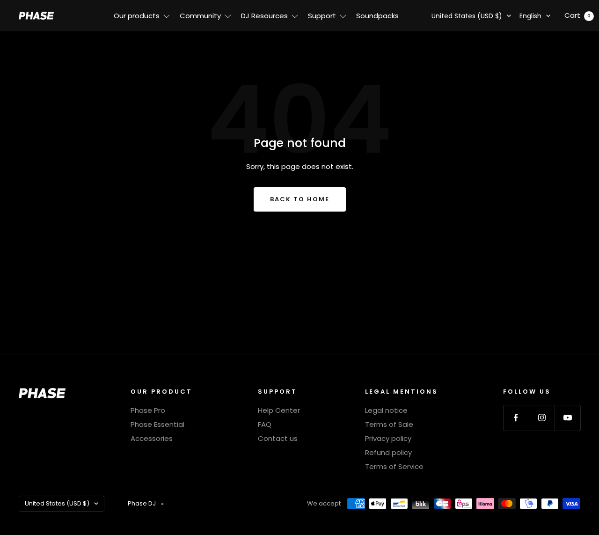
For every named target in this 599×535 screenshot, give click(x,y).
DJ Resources (264, 16)
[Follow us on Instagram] (542, 418)
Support (322, 16)
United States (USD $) (466, 16)
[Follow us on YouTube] (567, 418)
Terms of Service (394, 466)
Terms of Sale (389, 424)
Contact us (278, 438)
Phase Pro (148, 410)
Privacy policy (388, 438)
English (530, 16)
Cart (577, 15)
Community (200, 16)
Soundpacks (377, 16)
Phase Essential (157, 424)
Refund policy (388, 452)
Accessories (152, 438)
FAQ (264, 424)
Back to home (299, 199)
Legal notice (386, 410)
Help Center (279, 410)
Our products (137, 16)
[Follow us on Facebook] (516, 418)
